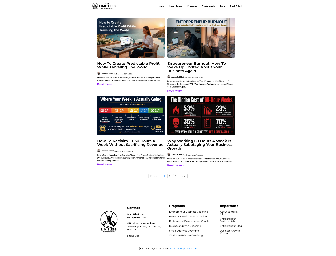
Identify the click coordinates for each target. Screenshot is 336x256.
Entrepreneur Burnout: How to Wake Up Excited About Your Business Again (196, 67)
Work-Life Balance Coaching (186, 235)
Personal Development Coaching (188, 216)
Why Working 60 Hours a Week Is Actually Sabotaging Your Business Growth (199, 144)
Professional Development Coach (189, 221)
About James (175, 6)
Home (161, 6)
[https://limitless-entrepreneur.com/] (104, 6)
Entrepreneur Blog (231, 226)
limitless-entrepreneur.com (182, 248)
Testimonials (208, 6)
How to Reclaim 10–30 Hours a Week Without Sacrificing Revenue (130, 143)
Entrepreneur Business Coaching (188, 211)
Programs (192, 6)
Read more (104, 84)
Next (183, 176)
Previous (154, 176)
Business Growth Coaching (185, 226)
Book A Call (236, 6)
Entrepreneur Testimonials (228, 220)
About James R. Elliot (229, 213)
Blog (222, 6)
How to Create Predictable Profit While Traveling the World (128, 65)
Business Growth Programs (230, 232)
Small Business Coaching (184, 230)
